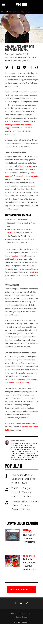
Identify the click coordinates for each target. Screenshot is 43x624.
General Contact (21, 617)
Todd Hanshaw (25, 166)
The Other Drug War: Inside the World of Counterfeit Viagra (22, 492)
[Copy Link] (30, 67)
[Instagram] (36, 67)
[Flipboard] (18, 67)
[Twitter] (7, 67)
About (13, 613)
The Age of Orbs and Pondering (29, 538)
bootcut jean (17, 256)
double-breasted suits (28, 176)
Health (4, 12)
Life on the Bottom (19, 229)
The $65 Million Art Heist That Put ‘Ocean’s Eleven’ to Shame (24, 505)
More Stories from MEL (21, 589)
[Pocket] (24, 67)
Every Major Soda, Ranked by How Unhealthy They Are (21, 222)
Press (30, 613)
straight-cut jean (12, 265)
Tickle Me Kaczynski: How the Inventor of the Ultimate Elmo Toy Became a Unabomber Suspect (30, 564)
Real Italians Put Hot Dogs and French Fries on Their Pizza (23, 478)
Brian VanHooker (14, 12)
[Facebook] (12, 67)
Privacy (21, 613)
